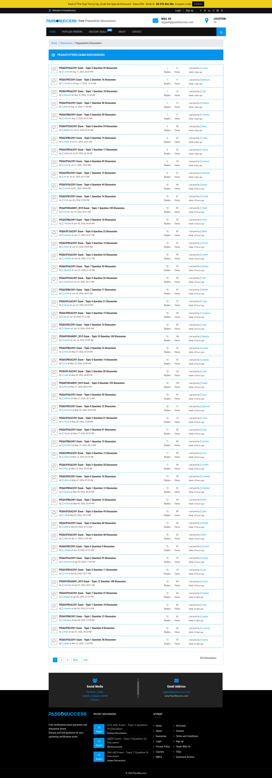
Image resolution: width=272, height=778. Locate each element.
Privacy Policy (163, 746)
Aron (204, 453)
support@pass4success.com (177, 22)
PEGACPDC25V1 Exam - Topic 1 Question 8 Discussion (86, 628)
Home (52, 31)
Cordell (205, 464)
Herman (205, 161)
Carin (204, 605)
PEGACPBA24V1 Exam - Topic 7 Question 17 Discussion (87, 289)
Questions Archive (185, 756)
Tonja (204, 301)
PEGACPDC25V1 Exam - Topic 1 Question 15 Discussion (87, 172)
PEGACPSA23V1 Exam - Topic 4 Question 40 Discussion (87, 523)
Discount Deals (100, 31)
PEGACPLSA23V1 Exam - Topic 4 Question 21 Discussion (88, 301)
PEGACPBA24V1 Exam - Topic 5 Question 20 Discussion (87, 114)
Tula (204, 91)
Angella (205, 360)
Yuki (204, 278)
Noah (204, 184)
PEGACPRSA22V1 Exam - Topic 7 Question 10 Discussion (88, 604)
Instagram (95, 695)
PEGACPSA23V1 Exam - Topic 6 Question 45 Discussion (87, 161)
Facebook (91, 692)
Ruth (204, 534)
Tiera (204, 394)
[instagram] (213, 11)
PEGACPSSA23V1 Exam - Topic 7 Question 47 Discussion (88, 593)
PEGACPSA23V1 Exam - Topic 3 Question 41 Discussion (87, 429)
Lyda (204, 511)
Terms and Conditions (187, 736)
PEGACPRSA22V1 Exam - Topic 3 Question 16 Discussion (88, 243)
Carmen (205, 546)
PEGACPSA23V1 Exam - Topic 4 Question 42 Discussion (87, 394)
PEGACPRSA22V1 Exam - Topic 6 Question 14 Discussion (88, 359)
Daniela (205, 103)
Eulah (204, 208)
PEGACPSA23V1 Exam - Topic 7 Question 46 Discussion (87, 102)
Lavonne (206, 628)
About (122, 31)
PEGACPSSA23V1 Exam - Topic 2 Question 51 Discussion (88, 417)
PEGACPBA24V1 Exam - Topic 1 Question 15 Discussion (87, 441)
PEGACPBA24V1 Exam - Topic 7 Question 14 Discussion (87, 499)
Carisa (205, 243)
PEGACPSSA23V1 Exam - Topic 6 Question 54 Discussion (88, 126)
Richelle (205, 336)
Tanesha (206, 488)
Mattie (205, 289)
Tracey (205, 149)
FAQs (178, 751)
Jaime (205, 254)
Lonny (205, 68)
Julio (204, 325)
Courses (160, 751)
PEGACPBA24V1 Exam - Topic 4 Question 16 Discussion (87, 348)
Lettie (204, 138)
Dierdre (205, 266)
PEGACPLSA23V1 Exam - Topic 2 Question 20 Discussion (88, 371)
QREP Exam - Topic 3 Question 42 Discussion (127, 740)
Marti (204, 231)
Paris (204, 219)
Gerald (205, 196)
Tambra (205, 441)
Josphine (206, 313)
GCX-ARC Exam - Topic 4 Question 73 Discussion (127, 726)
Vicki (204, 371)
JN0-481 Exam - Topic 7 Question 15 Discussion (127, 754)
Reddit (105, 695)
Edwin (204, 383)
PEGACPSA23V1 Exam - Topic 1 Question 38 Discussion (87, 639)
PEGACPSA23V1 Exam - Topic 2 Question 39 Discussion (87, 558)
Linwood (206, 476)
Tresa (204, 418)
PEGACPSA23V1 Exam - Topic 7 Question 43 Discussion (87, 266)
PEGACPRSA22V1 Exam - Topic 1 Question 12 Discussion (88, 488)
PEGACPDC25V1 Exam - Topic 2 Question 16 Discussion (87, 79)
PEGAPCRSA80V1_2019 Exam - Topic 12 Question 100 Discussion (92, 581)
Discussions (67, 43)
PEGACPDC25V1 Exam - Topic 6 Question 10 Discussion (87, 476)
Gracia (205, 558)
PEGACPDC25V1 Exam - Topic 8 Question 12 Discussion (87, 406)
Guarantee (161, 736)
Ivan (204, 570)
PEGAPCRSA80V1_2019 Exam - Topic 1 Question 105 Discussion (92, 208)
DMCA (159, 756)
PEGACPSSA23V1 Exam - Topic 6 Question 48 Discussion (88, 534)
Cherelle (206, 114)
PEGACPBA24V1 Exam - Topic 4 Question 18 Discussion (87, 219)
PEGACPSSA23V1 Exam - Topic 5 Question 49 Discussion (88, 511)
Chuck (205, 581)
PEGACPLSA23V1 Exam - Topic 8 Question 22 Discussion (88, 231)
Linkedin (86, 695)
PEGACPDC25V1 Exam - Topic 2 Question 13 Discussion (87, 324)
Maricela (206, 173)
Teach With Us (183, 746)
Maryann (206, 79)
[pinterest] (222, 11)
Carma (205, 640)
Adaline (205, 593)
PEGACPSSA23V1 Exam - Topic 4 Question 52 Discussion (88, 278)
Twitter (100, 692)
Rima (204, 126)
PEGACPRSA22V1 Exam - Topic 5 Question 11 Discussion (88, 569)
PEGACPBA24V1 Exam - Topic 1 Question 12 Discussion (87, 616)
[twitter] (205, 11)
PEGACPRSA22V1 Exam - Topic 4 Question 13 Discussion (88, 453)
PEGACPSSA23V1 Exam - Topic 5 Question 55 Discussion (88, 68)
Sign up (189, 10)
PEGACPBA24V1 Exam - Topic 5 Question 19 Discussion (87, 137)
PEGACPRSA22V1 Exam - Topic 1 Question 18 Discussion (88, 91)
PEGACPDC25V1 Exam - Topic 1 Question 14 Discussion (87, 196)
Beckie (205, 523)
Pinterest (95, 699)
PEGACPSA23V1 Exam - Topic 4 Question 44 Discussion (87, 184)
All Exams (181, 725)
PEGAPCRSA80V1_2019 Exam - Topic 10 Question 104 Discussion (92, 336)
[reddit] (217, 11)
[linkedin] (209, 11)
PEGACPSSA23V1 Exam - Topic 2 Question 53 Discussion (88, 254)
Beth (204, 499)
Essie (204, 429)
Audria (205, 616)
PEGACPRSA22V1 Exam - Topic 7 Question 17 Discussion (88, 149)
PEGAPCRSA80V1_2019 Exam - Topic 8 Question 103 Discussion (92, 383)
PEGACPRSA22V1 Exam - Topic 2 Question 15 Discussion (88, 313)
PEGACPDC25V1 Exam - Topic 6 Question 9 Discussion (86, 546)
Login (178, 10)
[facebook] (200, 11)
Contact (137, 31)
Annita (205, 348)
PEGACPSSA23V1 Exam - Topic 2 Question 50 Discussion (88, 464)
